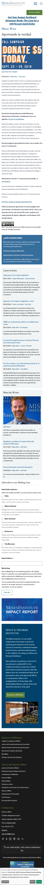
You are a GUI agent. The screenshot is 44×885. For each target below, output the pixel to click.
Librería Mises (6, 781)
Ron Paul (28, 304)
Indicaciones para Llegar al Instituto (13, 771)
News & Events (10, 519)
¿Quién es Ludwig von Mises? (11, 741)
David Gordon (30, 278)
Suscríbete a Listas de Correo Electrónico (15, 787)
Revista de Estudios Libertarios (12, 751)
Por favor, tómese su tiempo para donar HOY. (17, 202)
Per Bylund (24, 327)
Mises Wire (9, 29)
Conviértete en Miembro (10, 774)
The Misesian (10, 544)
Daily (6, 496)
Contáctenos (6, 797)
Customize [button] (5, 881)
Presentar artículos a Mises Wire (13, 251)
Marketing (6, 568)
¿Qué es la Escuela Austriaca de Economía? (16, 744)
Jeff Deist (22, 77)
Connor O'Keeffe (26, 346)
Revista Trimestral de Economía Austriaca (15, 748)
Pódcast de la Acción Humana (12, 757)
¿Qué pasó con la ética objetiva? (16, 275)
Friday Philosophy (18, 278)
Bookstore (9, 531)
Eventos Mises (6, 778)
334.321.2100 (11, 823)
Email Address (8, 558)
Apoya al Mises (34, 12)
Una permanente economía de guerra (18, 467)
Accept (39, 881)
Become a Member (15, 695)
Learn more (37, 576)
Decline (32, 881)
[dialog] (22, 876)
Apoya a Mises (6, 791)
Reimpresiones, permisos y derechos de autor (18, 255)
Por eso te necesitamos (16, 119)
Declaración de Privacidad (10, 794)
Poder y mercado (18, 304)
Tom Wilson (24, 369)
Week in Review (10, 506)
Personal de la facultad (9, 800)
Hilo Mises (5, 754)
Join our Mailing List (8, 834)
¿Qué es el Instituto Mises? (10, 768)
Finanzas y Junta (7, 784)
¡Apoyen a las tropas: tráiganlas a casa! (18, 301)
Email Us (4, 830)
